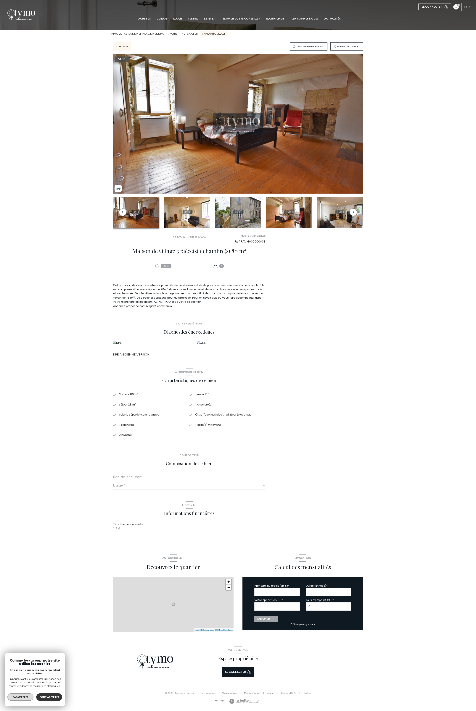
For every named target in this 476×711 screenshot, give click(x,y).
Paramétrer (20, 697)
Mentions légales (252, 693)
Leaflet (197, 629)
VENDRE (193, 18)
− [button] (228, 587)
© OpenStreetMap (224, 629)
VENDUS (162, 18)
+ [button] (228, 581)
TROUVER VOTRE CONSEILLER (240, 18)
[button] (353, 212)
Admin (270, 693)
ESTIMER (209, 18)
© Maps (208, 629)
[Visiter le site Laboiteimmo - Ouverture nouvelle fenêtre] (243, 701)
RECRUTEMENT (276, 18)
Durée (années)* (317, 585)
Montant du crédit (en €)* (271, 585)
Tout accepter (49, 697)
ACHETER (144, 18)
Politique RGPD (288, 693)
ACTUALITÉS (332, 18)
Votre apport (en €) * (268, 600)
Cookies (307, 693)
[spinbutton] (328, 606)
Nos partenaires (229, 693)
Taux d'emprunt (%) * (320, 600)
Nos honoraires (208, 693)
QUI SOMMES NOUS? (305, 18)
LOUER (177, 18)
